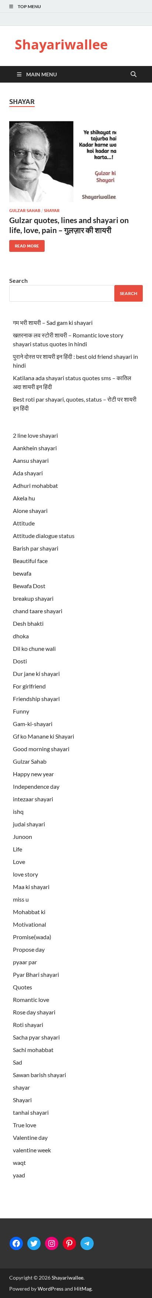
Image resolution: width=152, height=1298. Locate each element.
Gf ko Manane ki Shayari (43, 736)
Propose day (29, 949)
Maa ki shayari (31, 886)
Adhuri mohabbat (35, 485)
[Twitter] (34, 1243)
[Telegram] (87, 1243)
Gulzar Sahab (24, 210)
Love (19, 861)
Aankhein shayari (35, 447)
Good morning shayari (41, 748)
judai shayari (29, 823)
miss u (21, 899)
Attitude (24, 523)
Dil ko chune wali (34, 648)
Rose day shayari (34, 1012)
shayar (51, 210)
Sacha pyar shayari (36, 1037)
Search (18, 280)
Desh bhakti (28, 623)
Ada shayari (28, 472)
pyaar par (25, 961)
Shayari (22, 1099)
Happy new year (33, 773)
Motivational (29, 924)
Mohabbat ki (29, 911)
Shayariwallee (61, 44)
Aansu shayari (31, 460)
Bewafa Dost (29, 585)
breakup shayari (33, 598)
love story (25, 874)
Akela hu (24, 498)
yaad (19, 1175)
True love (24, 1124)
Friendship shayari (36, 698)
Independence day (36, 786)
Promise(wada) (32, 936)
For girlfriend (29, 686)
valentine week (32, 1149)
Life (17, 849)
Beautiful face (30, 560)
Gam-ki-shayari (32, 723)
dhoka (21, 635)
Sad (17, 1062)
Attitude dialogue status (44, 535)
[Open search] (133, 74)
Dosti (20, 660)
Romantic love (31, 999)
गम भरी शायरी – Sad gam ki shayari (53, 322)
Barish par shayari (35, 548)
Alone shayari (30, 510)
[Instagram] (51, 1243)
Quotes (22, 986)
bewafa (22, 573)
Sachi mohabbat (33, 1049)
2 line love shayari (35, 435)
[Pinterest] (69, 1243)
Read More (24, 244)
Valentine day (30, 1137)
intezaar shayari (33, 798)
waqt (19, 1162)
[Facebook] (16, 1243)
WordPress (50, 1288)
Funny (21, 711)
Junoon (22, 836)
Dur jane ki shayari (36, 673)
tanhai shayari (31, 1112)
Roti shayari (28, 1024)
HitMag (82, 1288)
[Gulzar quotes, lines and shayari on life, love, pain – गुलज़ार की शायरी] (76, 161)
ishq (18, 811)
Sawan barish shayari (39, 1074)
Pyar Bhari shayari (36, 974)
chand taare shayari (37, 610)
